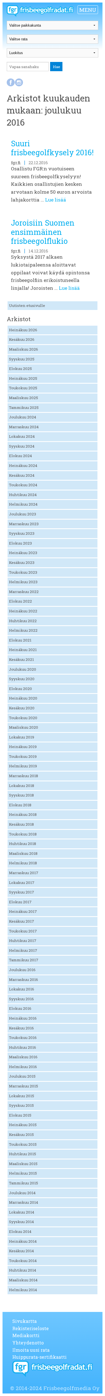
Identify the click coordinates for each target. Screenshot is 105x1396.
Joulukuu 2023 (22, 514)
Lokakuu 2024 (22, 436)
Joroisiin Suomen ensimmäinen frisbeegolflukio (42, 232)
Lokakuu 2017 (21, 882)
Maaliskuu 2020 (23, 727)
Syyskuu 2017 (21, 892)
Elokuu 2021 (20, 640)
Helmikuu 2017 (23, 950)
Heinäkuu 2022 (23, 611)
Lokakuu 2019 (21, 737)
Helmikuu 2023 (23, 581)
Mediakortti (25, 1335)
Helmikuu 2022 (23, 630)
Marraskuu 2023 (24, 523)
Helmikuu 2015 (23, 1173)
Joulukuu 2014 (22, 1192)
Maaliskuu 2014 (23, 1279)
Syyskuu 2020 (21, 678)
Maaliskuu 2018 (23, 853)
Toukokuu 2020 (23, 717)
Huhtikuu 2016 (22, 1047)
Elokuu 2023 (20, 543)
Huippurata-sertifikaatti (39, 1357)
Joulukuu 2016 (22, 969)
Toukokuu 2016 (23, 1037)
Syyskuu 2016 (21, 998)
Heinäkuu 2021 (23, 649)
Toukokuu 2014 (23, 1260)
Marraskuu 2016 (23, 979)
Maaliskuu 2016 (23, 1056)
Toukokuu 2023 (23, 572)
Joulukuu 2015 (22, 1076)
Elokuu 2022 (20, 601)
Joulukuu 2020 (22, 669)
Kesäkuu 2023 (21, 562)
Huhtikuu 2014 (22, 1270)
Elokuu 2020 (20, 688)
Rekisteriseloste (30, 1328)
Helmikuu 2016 (23, 1066)
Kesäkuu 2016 (21, 1028)
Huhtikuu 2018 (22, 843)
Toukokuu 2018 (23, 834)
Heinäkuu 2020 (23, 698)
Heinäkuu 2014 (23, 1241)
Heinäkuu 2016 (23, 1018)
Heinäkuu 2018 (23, 814)
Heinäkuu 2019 (23, 746)
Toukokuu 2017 (23, 931)
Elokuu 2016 (20, 1008)
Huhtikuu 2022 (23, 620)
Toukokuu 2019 (23, 756)
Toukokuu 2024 (23, 484)
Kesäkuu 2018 (21, 824)
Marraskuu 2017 (23, 872)
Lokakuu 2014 (21, 1212)
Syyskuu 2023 (21, 533)
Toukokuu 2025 (23, 387)
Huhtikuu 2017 (22, 940)
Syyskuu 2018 (21, 795)
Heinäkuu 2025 (23, 378)
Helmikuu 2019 (23, 765)
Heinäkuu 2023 (23, 552)
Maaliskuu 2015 (23, 1163)
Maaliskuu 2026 (23, 349)
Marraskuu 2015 (23, 1086)
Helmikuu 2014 (23, 1289)
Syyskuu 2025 (21, 359)
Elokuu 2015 (20, 1115)
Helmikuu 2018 (23, 862)
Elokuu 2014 (20, 1231)
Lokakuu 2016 (21, 989)
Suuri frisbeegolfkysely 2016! (52, 147)
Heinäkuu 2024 (23, 465)
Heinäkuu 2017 (23, 911)
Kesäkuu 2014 (21, 1250)
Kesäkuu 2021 (21, 659)
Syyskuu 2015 (21, 1105)
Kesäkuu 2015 (21, 1134)
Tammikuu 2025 (24, 407)
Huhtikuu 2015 (22, 1153)
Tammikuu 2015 (23, 1183)
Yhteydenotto (28, 1343)
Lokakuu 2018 (21, 785)
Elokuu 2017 (20, 901)
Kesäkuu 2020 (21, 707)
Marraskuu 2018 (23, 775)
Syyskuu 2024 (21, 446)
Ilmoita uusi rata (31, 1350)
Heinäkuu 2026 (23, 329)
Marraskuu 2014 (23, 1202)
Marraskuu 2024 (24, 426)
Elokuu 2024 (20, 455)
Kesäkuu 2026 (21, 339)
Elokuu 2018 (20, 804)
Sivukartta (24, 1321)
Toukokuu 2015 (23, 1144)
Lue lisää (55, 199)
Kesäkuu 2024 (21, 475)
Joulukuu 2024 (22, 417)
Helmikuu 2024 (23, 504)
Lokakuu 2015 (21, 1095)
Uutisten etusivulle (27, 305)
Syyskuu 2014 (21, 1221)
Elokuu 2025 (20, 368)
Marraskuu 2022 (24, 591)
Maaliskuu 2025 (23, 397)
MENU (87, 9)
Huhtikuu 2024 (23, 494)
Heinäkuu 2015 (23, 1124)
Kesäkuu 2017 (21, 921)
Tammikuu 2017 (23, 959)
